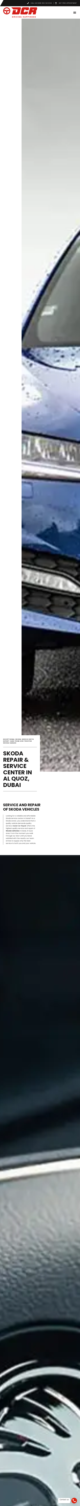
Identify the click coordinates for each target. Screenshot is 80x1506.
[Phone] (74, 1500)
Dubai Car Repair (19, 826)
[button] (74, 12)
